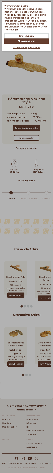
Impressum (34, 47)
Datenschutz (20, 47)
